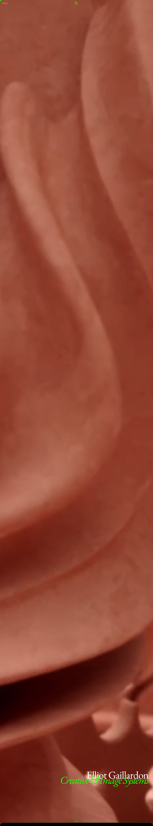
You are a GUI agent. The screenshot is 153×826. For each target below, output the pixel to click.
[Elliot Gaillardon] (76, 3)
